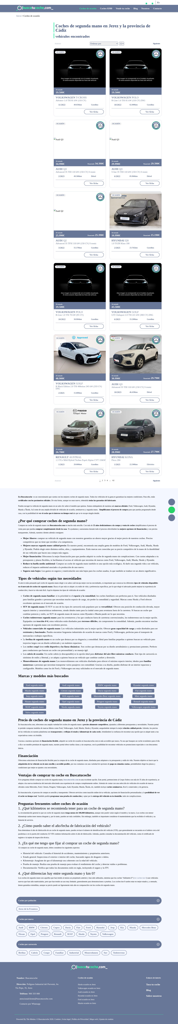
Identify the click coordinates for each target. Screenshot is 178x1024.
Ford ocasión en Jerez (86, 999)
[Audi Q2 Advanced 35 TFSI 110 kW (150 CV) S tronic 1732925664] (80, 211)
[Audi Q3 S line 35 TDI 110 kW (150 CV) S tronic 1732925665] (136, 139)
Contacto (157, 8)
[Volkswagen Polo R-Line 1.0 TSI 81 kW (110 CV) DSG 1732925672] (136, 68)
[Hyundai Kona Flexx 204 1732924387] (136, 427)
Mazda (133, 927)
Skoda (81, 934)
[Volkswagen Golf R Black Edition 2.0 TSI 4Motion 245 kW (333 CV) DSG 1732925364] (80, 354)
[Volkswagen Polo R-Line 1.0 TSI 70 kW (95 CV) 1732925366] (80, 282)
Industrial (74, 953)
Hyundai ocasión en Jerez (87, 996)
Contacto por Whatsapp (30, 1004)
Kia (122, 927)
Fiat (78, 927)
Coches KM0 (106, 8)
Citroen (44, 927)
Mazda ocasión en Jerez (87, 1003)
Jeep (112, 927)
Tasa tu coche (153, 984)
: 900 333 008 (30, 993)
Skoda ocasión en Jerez (87, 984)
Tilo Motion (30, 1019)
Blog (135, 8)
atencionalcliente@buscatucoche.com (36, 999)
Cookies (57, 1019)
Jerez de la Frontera (28, 909)
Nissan (22, 934)
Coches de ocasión (87, 8)
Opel (33, 934)
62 (113, 480)
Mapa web (94, 1019)
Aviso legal (66, 1019)
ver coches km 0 (140, 878)
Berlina (22, 953)
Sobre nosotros (154, 995)
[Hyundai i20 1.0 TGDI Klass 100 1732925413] (136, 211)
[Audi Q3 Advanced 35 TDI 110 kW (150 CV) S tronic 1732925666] (80, 139)
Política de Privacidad (80, 1019)
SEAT (70, 934)
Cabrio (34, 953)
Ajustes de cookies (106, 1019)
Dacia (68, 927)
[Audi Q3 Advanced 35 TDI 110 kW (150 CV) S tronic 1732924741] (136, 354)
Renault (57, 934)
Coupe (47, 953)
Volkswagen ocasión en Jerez (89, 988)
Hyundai (100, 927)
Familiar (59, 953)
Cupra (56, 927)
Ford (88, 927)
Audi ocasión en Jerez (86, 992)
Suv (105, 953)
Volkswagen (107, 934)
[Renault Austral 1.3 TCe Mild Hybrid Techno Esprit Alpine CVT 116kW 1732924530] (80, 427)
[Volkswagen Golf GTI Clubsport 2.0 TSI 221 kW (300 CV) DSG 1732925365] (136, 282)
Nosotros (145, 8)
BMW (32, 927)
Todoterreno (119, 953)
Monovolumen (91, 953)
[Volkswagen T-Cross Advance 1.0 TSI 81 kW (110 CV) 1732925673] (80, 68)
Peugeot (44, 934)
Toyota (93, 934)
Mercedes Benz (149, 927)
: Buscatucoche (27, 978)
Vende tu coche (123, 8)
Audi (21, 927)
